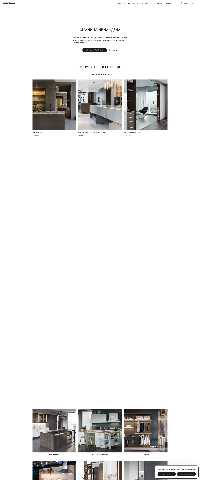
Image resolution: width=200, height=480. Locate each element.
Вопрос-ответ (98, 2)
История (134, 2)
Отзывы (109, 2)
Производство (96, 2)
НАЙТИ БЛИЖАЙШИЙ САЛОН (95, 50)
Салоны (168, 3)
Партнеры (107, 2)
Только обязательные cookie (186, 474)
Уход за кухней (85, 2)
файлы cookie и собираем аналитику (182, 469)
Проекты (131, 3)
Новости (125, 2)
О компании (84, 2)
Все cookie (166, 474)
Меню (193, 3)
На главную (113, 50)
